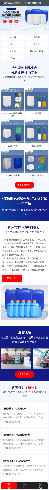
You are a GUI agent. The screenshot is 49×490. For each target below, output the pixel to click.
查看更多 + (12, 278)
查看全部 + (24, 374)
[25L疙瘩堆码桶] (12, 161)
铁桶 (12, 58)
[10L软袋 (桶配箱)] (36, 161)
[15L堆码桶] (12, 131)
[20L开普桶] (36, 131)
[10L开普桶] (36, 99)
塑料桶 (12, 37)
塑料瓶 (36, 44)
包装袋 (12, 51)
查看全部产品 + (24, 185)
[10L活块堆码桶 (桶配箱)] (12, 99)
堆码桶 (36, 37)
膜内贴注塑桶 (36, 51)
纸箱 (12, 44)
